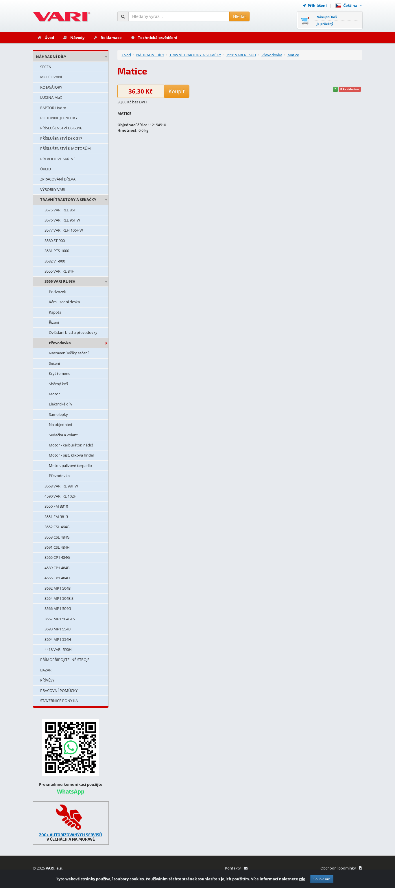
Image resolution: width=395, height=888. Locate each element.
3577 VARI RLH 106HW (64, 230)
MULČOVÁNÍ (51, 76)
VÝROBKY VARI (52, 189)
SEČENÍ (46, 66)
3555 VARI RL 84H (60, 271)
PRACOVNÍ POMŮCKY (58, 690)
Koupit (176, 91)
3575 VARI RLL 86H (61, 210)
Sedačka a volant (63, 435)
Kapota (55, 312)
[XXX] (70, 817)
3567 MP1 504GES (60, 618)
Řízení (54, 322)
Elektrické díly (60, 404)
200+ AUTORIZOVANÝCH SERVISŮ (70, 834)
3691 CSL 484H (57, 547)
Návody (77, 37)
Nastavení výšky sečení (68, 352)
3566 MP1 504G (58, 608)
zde (302, 878)
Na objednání (60, 424)
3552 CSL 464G (57, 526)
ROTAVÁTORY (51, 87)
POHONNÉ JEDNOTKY (58, 117)
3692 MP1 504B (58, 588)
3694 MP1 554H (58, 639)
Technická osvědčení (157, 37)
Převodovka (60, 342)
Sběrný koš (58, 383)
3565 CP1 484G (57, 557)
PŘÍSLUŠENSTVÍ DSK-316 (61, 128)
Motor (54, 393)
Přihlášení (317, 5)
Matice (293, 54)
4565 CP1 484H (57, 577)
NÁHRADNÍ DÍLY (51, 56)
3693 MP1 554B (58, 629)
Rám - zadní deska (64, 301)
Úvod (49, 37)
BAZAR (45, 670)
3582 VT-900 (55, 261)
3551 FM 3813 (56, 516)
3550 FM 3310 (56, 506)
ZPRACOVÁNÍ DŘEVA (57, 179)
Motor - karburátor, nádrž (71, 445)
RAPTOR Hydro (53, 107)
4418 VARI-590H (58, 649)
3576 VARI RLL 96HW (62, 220)
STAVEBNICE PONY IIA (59, 700)
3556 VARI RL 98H (60, 281)
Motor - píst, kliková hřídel (71, 455)
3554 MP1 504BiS (59, 598)
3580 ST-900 (55, 240)
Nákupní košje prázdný (327, 20)
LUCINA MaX (51, 97)
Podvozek (57, 291)
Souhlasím (321, 878)
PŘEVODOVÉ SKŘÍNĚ (57, 158)
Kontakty (233, 868)
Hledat (239, 16)
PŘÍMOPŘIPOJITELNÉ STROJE (64, 659)
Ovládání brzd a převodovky (73, 332)
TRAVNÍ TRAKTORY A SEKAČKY (68, 199)
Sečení (54, 363)
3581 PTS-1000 (57, 250)
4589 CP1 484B (57, 567)
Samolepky (58, 414)
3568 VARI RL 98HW (61, 486)
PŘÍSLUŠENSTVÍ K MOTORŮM (65, 148)
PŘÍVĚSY (47, 680)
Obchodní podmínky (338, 868)
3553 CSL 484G (57, 537)
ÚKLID (45, 169)
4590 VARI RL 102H (61, 496)
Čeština (351, 5)
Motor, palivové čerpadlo (70, 465)
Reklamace (111, 37)
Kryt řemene (59, 373)
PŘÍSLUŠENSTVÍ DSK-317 (61, 138)
